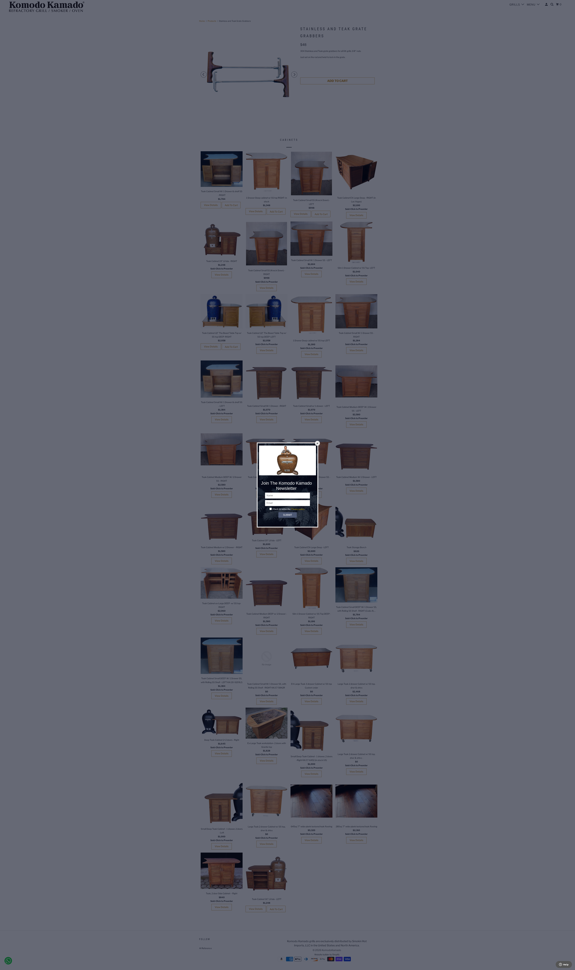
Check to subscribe (282, 509)
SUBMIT (287, 515)
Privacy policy (298, 509)
